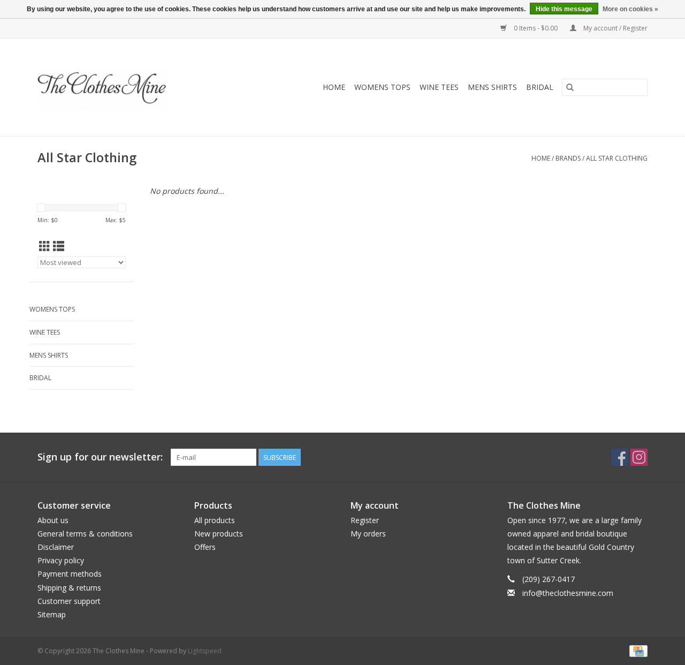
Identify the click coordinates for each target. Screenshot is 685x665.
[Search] (570, 87)
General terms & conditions (85, 533)
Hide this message (564, 9)
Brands (568, 158)
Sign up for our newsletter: (100, 457)
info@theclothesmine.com (567, 593)
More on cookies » (630, 9)
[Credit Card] (637, 650)
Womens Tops (382, 87)
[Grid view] (44, 246)
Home (334, 87)
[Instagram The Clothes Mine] (639, 457)
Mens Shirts (492, 87)
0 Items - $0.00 (535, 28)
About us (52, 520)
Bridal (539, 87)
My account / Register (615, 28)
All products (214, 520)
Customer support (69, 601)
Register (365, 520)
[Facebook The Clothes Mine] (619, 457)
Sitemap (51, 614)
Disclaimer (55, 547)
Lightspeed (205, 650)
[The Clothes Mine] (124, 87)
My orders (368, 533)
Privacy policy (60, 560)
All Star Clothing (617, 158)
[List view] (58, 246)
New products (218, 533)
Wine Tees (439, 87)
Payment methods (69, 574)
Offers (205, 547)
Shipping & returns (69, 588)
